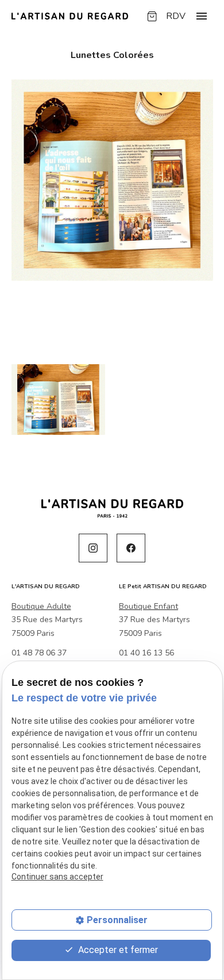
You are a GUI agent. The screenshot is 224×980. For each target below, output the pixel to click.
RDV (176, 16)
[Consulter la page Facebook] (131, 548)
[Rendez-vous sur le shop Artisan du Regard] (152, 16)
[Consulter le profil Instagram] (93, 548)
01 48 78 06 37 (39, 652)
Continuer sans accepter (57, 876)
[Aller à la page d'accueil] (69, 16)
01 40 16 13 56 (146, 652)
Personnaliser (117, 920)
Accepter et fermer (117, 949)
